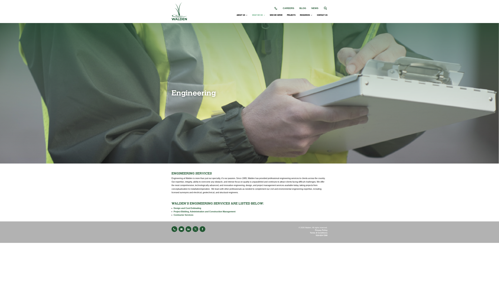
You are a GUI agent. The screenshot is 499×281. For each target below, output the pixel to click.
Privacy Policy (321, 230)
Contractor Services (183, 215)
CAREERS (288, 8)
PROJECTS (291, 15)
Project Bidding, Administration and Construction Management (204, 211)
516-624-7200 (321, 235)
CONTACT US (322, 15)
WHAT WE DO (257, 15)
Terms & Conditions (318, 233)
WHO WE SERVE (276, 15)
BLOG (302, 8)
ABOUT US (241, 15)
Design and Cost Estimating (187, 208)
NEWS (314, 8)
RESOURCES (305, 15)
